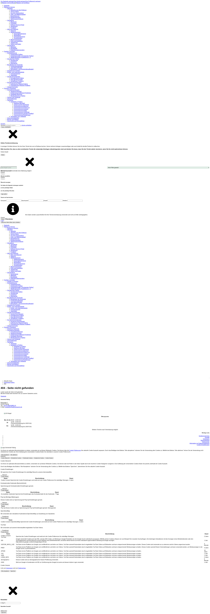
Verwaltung (13, 244)
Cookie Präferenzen (75, 450)
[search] (12, 125)
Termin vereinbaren (5, 127)
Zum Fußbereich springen (33, 1)
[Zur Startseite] (15, 3)
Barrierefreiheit (205, 440)
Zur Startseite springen (7, 1)
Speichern (13, 571)
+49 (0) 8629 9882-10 (9, 405)
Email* (45, 200)
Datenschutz (205, 442)
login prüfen (4, 194)
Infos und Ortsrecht (15, 255)
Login (2, 220)
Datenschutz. (22, 568)
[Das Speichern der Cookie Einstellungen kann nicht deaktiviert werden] (1, 475)
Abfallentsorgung (19, 259)
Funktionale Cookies (28, 458)
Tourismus (13, 343)
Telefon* (65, 200)
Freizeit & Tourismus (13, 328)
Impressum (206, 439)
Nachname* (25, 200)
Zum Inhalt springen (19, 1)
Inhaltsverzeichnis (204, 436)
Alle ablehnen (14, 454)
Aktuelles (13, 231)
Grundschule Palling (16, 292)
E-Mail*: (3, 603)
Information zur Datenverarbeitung (199, 443)
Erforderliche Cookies (16, 458)
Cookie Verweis (49, 458)
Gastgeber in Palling (20, 346)
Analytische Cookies (39, 458)
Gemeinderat (14, 274)
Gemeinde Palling (9, 382)
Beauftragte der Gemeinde (18, 299)
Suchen (3, 125)
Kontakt (207, 437)
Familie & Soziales (12, 281)
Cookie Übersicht (5, 458)
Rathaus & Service (12, 228)
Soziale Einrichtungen (16, 314)
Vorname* (3, 200)
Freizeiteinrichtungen (16, 331)
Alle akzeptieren (5, 454)
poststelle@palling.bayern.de (13, 407)
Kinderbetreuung (15, 284)
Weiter (2, 154)
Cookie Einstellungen (203, 445)
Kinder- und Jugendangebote (18, 308)
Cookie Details (4, 476)
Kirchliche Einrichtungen (17, 321)
